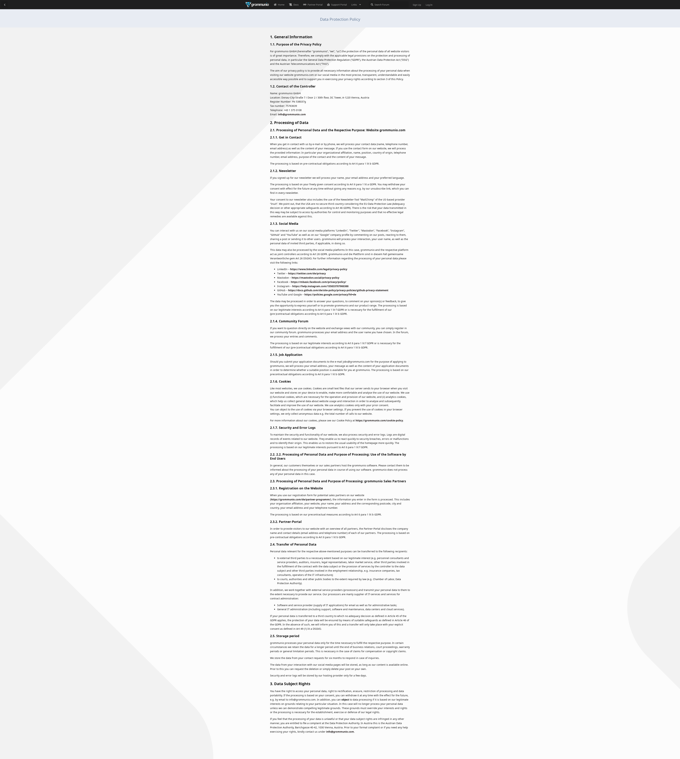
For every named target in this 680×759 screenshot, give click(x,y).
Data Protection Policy (340, 19)
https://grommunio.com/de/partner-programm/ (300, 499)
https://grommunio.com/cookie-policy (379, 420)
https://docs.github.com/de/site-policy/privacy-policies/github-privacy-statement (338, 290)
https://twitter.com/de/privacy (307, 273)
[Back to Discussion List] (4, 4)
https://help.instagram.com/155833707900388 (320, 286)
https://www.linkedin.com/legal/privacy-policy (318, 269)
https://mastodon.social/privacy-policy (315, 277)
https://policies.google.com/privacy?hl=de (330, 294)
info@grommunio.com (292, 114)
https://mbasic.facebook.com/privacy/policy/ (318, 282)
